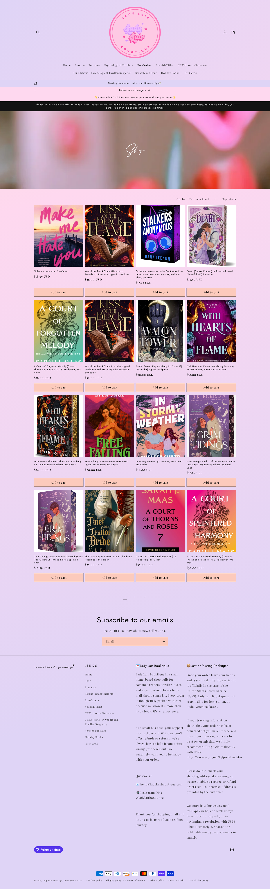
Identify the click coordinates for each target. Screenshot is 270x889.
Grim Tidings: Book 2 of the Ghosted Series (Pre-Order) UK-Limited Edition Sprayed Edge (58, 559)
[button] (38, 32)
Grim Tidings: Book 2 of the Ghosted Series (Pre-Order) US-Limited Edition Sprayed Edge (211, 464)
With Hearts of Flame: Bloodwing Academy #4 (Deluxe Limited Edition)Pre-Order (57, 463)
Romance (90, 687)
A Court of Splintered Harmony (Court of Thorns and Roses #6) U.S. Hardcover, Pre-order (210, 559)
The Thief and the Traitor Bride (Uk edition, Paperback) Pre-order (108, 558)
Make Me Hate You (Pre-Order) (51, 271)
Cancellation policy (198, 880)
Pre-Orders (92, 700)
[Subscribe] (164, 641)
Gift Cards (91, 744)
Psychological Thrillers (99, 693)
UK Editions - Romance (99, 713)
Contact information (135, 880)
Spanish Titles (93, 706)
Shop (88, 681)
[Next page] (145, 597)
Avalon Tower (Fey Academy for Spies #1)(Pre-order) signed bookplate (159, 368)
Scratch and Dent (95, 730)
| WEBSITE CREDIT (74, 880)
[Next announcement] (235, 90)
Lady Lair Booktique (53, 880)
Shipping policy (114, 880)
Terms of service (176, 880)
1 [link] (125, 597)
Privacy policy (157, 880)
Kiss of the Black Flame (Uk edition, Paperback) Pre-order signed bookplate (107, 273)
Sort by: (181, 199)
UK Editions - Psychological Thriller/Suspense (102, 722)
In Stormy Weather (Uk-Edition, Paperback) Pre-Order (159, 463)
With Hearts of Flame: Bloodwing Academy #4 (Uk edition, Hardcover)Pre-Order (210, 368)
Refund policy (95, 880)
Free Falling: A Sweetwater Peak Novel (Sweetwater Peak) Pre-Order (106, 463)
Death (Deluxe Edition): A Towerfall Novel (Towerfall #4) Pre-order (210, 273)
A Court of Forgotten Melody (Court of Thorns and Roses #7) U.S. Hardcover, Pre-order (57, 369)
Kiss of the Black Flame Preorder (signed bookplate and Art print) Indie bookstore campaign (107, 369)
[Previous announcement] (35, 90)
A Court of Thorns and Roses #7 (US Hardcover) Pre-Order (156, 558)
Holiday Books (94, 737)
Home (88, 674)
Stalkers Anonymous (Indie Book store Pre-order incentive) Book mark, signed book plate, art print (159, 274)
